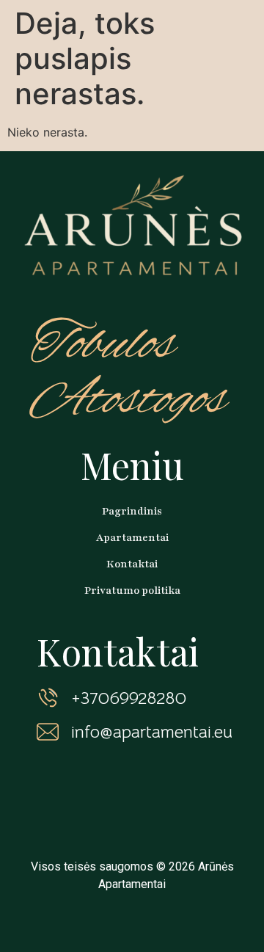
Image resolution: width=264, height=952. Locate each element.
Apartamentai (132, 538)
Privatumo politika (132, 590)
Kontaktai (132, 564)
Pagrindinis (132, 511)
